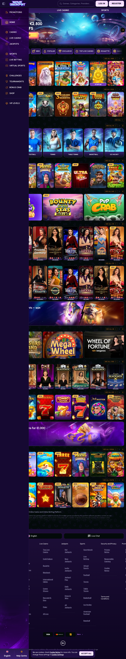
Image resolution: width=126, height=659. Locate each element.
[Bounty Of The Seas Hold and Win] (63, 207)
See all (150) (109, 361)
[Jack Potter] (98, 407)
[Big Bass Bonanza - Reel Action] (63, 73)
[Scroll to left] (119, 125)
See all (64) (109, 191)
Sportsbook (88, 550)
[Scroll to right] (123, 30)
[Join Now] (63, 30)
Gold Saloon (48, 559)
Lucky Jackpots (68, 569)
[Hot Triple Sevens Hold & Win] (80, 407)
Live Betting (86, 557)
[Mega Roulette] (70, 243)
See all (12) (110, 263)
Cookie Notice (107, 569)
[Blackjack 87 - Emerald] (63, 376)
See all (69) (109, 161)
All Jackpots (68, 606)
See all (118, 120)
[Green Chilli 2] (115, 175)
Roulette (46, 566)
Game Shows (45, 590)
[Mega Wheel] (101, 243)
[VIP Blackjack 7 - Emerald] (80, 376)
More (79, 634)
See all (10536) (108, 449)
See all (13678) (108, 480)
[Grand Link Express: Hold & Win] (98, 73)
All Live (45, 614)
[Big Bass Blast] (80, 104)
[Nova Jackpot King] (45, 73)
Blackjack (46, 573)
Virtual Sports (86, 567)
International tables (48, 580)
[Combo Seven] (63, 407)
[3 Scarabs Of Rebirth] (63, 104)
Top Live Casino (46, 551)
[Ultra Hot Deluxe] (80, 175)
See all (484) (109, 58)
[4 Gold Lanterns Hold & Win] (98, 104)
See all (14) (110, 224)
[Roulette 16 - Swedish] (63, 495)
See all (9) (110, 126)
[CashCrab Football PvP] (104, 207)
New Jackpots (68, 560)
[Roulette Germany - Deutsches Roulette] (40, 243)
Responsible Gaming (109, 560)
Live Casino (63, 10)
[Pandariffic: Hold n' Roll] (45, 104)
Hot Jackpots (68, 551)
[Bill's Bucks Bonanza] (98, 495)
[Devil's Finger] (45, 175)
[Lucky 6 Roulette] (86, 243)
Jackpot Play (68, 578)
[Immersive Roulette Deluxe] (117, 243)
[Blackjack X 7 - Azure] (115, 376)
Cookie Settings (58, 655)
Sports (105, 10)
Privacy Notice (107, 551)
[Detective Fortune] (98, 175)
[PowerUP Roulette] (55, 282)
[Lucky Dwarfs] (115, 464)
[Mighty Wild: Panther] (98, 464)
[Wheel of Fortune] (104, 345)
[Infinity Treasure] (115, 407)
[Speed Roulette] (40, 282)
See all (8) (110, 329)
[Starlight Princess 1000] (80, 73)
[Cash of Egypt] (63, 175)
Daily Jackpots (68, 588)
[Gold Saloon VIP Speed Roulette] (55, 243)
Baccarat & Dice (47, 599)
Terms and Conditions (105, 598)
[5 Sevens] (45, 407)
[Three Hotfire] (63, 464)
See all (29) (109, 392)
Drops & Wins (68, 597)
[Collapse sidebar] (3, 3)
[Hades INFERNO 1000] (115, 104)
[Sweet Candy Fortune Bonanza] (115, 495)
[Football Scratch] (80, 495)
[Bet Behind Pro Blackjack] (98, 376)
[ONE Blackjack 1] (45, 376)
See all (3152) (109, 89)
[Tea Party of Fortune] (115, 73)
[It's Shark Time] (45, 464)
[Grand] (45, 495)
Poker (45, 607)
